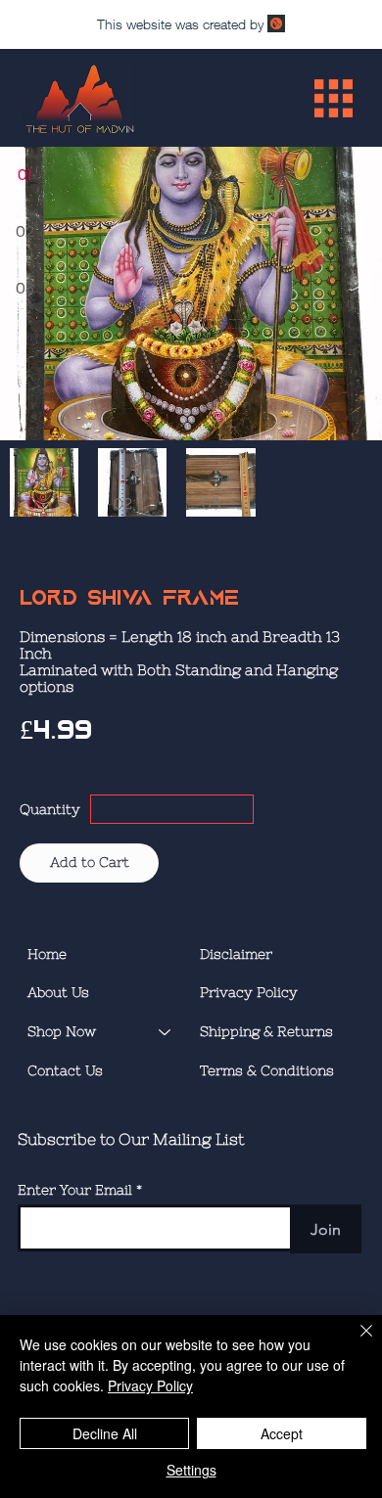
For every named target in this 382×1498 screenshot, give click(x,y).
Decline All (104, 1433)
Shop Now (61, 1031)
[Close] (354, 1342)
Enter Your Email (75, 1190)
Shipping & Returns (266, 1031)
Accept (282, 1433)
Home (47, 954)
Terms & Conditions (267, 1070)
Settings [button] (191, 1469)
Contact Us (65, 1070)
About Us (58, 992)
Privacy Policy (249, 992)
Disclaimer (236, 954)
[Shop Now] (165, 1032)
